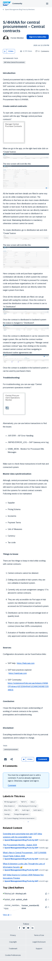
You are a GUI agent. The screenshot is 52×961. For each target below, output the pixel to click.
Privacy (13, 935)
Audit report (37, 810)
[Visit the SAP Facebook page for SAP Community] (19, 928)
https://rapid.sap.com (18, 673)
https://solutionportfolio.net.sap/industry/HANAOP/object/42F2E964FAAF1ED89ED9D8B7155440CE (28, 686)
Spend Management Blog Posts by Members (20, 9)
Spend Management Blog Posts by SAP (21, 840)
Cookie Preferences (13, 955)
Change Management (21, 814)
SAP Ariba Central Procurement (14, 62)
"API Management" (10, 802)
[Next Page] (28, 822)
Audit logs (25, 810)
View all (6, 915)
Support (39, 949)
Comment (12, 785)
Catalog (6, 814)
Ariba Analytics (9, 806)
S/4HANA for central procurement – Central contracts (24, 26)
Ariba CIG (7, 810)
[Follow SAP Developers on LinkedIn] (32, 928)
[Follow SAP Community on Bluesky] (24, 928)
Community (17, 3)
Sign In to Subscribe (37, 37)
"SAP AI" (23, 802)
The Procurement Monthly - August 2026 (20, 845)
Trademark (13, 949)
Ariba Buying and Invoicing (27, 806)
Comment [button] (42, 759)
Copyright (13, 942)
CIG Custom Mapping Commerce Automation (19, 818)
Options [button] (28, 41)
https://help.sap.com (25, 663)
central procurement (11, 749)
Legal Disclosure (39, 942)
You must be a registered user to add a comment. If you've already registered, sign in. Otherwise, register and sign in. (24, 778)
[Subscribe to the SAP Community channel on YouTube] (28, 928)
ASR (16, 810)
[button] (5, 51)
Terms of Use (39, 935)
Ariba (32, 802)
